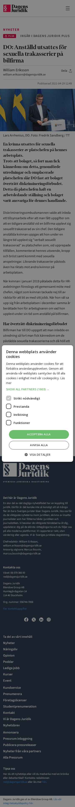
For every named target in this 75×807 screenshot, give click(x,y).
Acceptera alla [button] (39, 434)
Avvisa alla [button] (39, 445)
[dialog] (37, 403)
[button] (37, 389)
